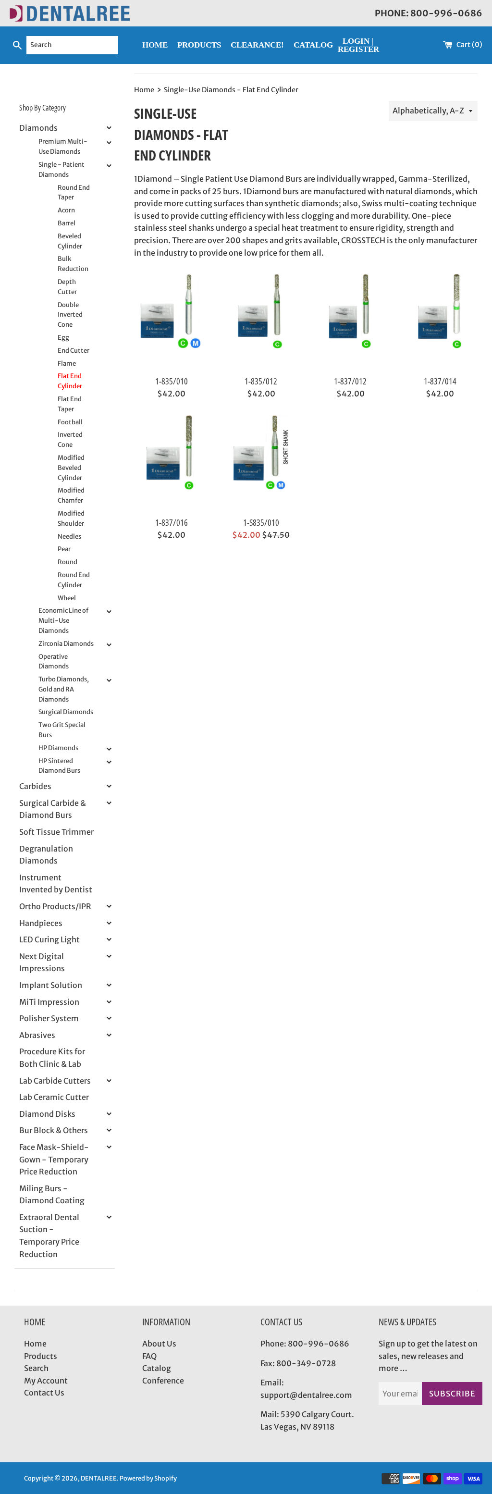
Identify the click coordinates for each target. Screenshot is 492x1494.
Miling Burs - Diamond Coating (52, 1195)
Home (35, 1343)
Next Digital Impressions (42, 962)
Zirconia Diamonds (66, 644)
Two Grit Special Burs (62, 730)
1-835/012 (261, 381)
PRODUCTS (199, 45)
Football (70, 422)
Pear (64, 549)
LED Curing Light (49, 939)
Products (40, 1356)
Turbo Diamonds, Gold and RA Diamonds (63, 689)
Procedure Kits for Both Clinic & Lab (52, 1058)
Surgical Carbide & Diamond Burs (52, 809)
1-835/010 (171, 381)
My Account (46, 1380)
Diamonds (38, 128)
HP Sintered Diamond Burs (59, 766)
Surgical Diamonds (65, 712)
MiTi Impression (49, 1002)
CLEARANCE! (257, 45)
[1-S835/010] (260, 463)
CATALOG (313, 45)
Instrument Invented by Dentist (55, 884)
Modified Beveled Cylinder (71, 468)
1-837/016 (171, 522)
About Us (159, 1343)
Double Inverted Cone (70, 315)
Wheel (67, 598)
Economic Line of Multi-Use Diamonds (63, 620)
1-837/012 (350, 381)
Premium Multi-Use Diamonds (62, 146)
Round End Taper (74, 193)
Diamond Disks (47, 1114)
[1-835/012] (260, 321)
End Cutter (73, 350)
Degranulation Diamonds (46, 855)
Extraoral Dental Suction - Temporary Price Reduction (49, 1235)
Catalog (156, 1368)
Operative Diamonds (53, 662)
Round (67, 562)
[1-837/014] (440, 321)
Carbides (35, 786)
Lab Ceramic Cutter (54, 1097)
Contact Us (44, 1392)
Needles (69, 536)
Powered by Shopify (148, 1478)
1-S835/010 (261, 522)
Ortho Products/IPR (55, 906)
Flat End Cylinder (70, 381)
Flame (67, 363)
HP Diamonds (58, 748)
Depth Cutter (67, 287)
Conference (163, 1380)
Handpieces (40, 923)
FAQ (149, 1356)
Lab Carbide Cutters (55, 1081)
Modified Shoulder (71, 518)
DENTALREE (99, 1478)
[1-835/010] (171, 321)
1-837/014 (440, 381)
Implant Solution (50, 985)
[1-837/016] (171, 463)
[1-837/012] (350, 321)
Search (36, 1368)
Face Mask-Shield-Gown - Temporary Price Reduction (54, 1159)
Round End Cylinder (74, 580)
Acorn (66, 210)
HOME (155, 45)
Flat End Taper (70, 404)
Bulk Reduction (73, 264)
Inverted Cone (70, 440)
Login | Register (358, 45)
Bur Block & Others (53, 1130)
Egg (63, 337)
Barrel (66, 223)
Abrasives (37, 1035)
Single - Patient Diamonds (61, 170)
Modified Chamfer (71, 495)
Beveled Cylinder (70, 241)
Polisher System (49, 1018)
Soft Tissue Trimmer (56, 832)
